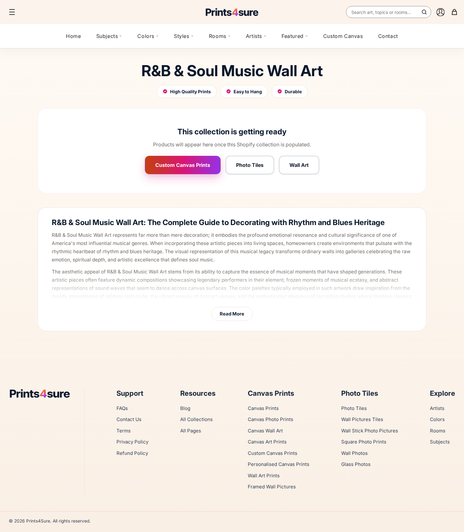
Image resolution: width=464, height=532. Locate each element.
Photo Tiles (250, 165)
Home (73, 36)
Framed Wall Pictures (272, 487)
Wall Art (299, 165)
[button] (12, 12)
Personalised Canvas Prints (278, 464)
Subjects (107, 36)
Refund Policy (132, 453)
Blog (185, 408)
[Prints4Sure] (43, 393)
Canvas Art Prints (267, 442)
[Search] (424, 12)
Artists (254, 36)
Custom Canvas (343, 36)
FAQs (122, 408)
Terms (123, 431)
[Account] (440, 12)
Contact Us (128, 419)
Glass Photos (356, 464)
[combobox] (388, 12)
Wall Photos (354, 453)
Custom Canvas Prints (182, 165)
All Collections (196, 419)
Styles (181, 36)
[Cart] (454, 12)
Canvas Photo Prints (270, 419)
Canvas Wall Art (265, 431)
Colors (145, 36)
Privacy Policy (132, 442)
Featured (293, 36)
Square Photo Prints (363, 442)
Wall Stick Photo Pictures (369, 431)
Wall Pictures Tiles (362, 419)
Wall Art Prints (264, 476)
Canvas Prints (263, 408)
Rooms (217, 36)
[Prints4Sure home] (232, 11)
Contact (388, 36)
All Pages (190, 431)
